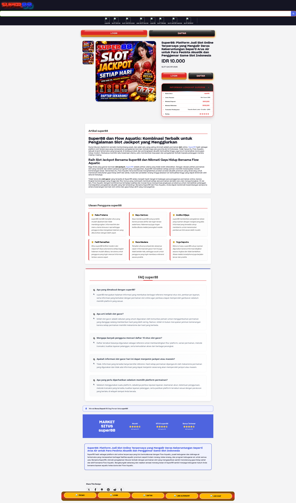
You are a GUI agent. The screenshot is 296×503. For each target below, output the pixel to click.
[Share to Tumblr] (121, 490)
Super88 (192, 147)
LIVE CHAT (217, 496)
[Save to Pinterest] (108, 490)
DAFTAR (182, 33)
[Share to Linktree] (102, 490)
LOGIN (114, 33)
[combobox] (145, 13)
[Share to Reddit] (115, 490)
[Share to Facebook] (95, 490)
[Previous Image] (97, 72)
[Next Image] (154, 72)
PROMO (82, 495)
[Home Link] (147, 5)
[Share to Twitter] (89, 490)
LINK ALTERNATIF (183, 496)
